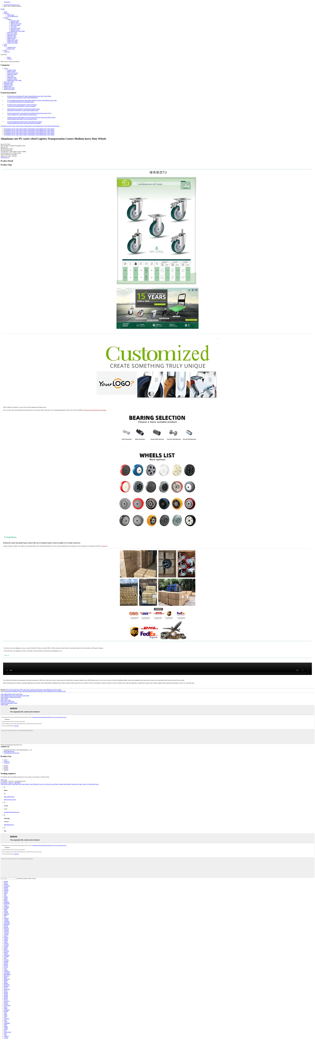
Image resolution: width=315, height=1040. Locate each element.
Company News (11, 47)
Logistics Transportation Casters (9, 703)
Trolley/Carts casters (12, 41)
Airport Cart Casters (12, 43)
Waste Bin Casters (15, 25)
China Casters (4, 698)
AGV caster (13, 26)
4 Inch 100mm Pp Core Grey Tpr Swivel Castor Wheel (15, 695)
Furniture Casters (14, 20)
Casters (9, 19)
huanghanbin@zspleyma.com (11, 4)
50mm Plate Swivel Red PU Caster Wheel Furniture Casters (22, 110)
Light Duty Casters (15, 28)
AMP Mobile (17, 782)
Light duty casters (11, 37)
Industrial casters (11, 35)
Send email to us (5, 157)
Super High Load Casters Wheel (20, 784)
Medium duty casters (12, 40)
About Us (6, 13)
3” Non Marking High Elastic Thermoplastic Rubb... (20, 102)
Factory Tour (10, 14)
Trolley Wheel (4, 704)
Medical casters (11, 38)
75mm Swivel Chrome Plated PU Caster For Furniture (21, 106)
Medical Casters (14, 22)
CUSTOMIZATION (12, 16)
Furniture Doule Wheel (65, 784)
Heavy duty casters (12, 34)
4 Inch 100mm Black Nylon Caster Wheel (11, 694)
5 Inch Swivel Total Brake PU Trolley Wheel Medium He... (22, 97)
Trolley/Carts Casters (15, 23)
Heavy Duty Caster (6, 700)
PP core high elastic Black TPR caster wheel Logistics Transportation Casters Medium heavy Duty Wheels (33, 689)
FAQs (5, 50)
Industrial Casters (14, 29)
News (5, 45)
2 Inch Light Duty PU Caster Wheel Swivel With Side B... (22, 114)
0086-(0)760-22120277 (10, 799)
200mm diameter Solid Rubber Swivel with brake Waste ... (22, 119)
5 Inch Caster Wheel (6, 784)
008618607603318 (9, 824)
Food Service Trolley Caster (78, 784)
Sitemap (11, 782)
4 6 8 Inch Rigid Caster (92, 784)
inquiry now (4, 779)
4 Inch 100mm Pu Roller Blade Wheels (11, 697)
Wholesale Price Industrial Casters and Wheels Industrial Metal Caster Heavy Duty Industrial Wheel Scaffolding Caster (35, 691)
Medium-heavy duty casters (17, 31)
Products (6, 17)
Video (5, 44)
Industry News (11, 48)
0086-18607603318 (9, 751)
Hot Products (4, 782)
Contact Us (7, 51)
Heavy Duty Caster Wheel (7, 701)
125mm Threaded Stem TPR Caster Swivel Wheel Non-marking (24, 123)
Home (5, 12)
